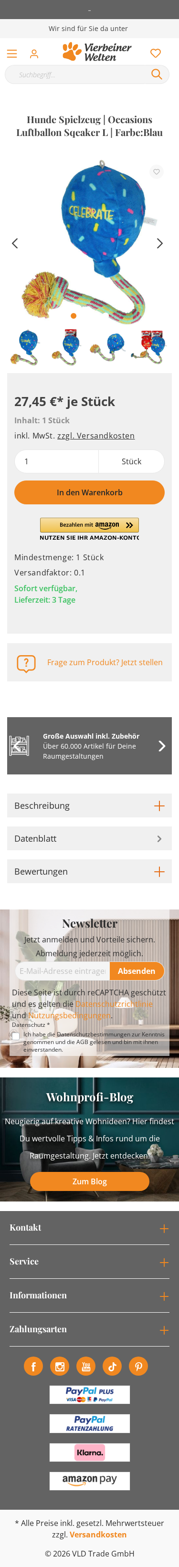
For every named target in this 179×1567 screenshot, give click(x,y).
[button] (89, 529)
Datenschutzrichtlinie (114, 1004)
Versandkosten (98, 1534)
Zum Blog (90, 1181)
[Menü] (12, 51)
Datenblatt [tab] (35, 838)
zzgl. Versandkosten (96, 435)
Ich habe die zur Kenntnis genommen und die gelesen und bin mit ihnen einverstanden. (94, 1042)
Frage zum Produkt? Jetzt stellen (105, 662)
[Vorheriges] (14, 242)
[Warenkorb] (174, 43)
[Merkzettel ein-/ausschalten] (156, 172)
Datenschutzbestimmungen (93, 1034)
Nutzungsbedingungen (69, 1015)
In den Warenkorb (90, 492)
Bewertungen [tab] (41, 871)
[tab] (89, 805)
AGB (82, 1042)
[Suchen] (157, 74)
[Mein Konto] (37, 51)
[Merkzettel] (153, 51)
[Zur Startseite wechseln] (97, 51)
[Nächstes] (160, 242)
